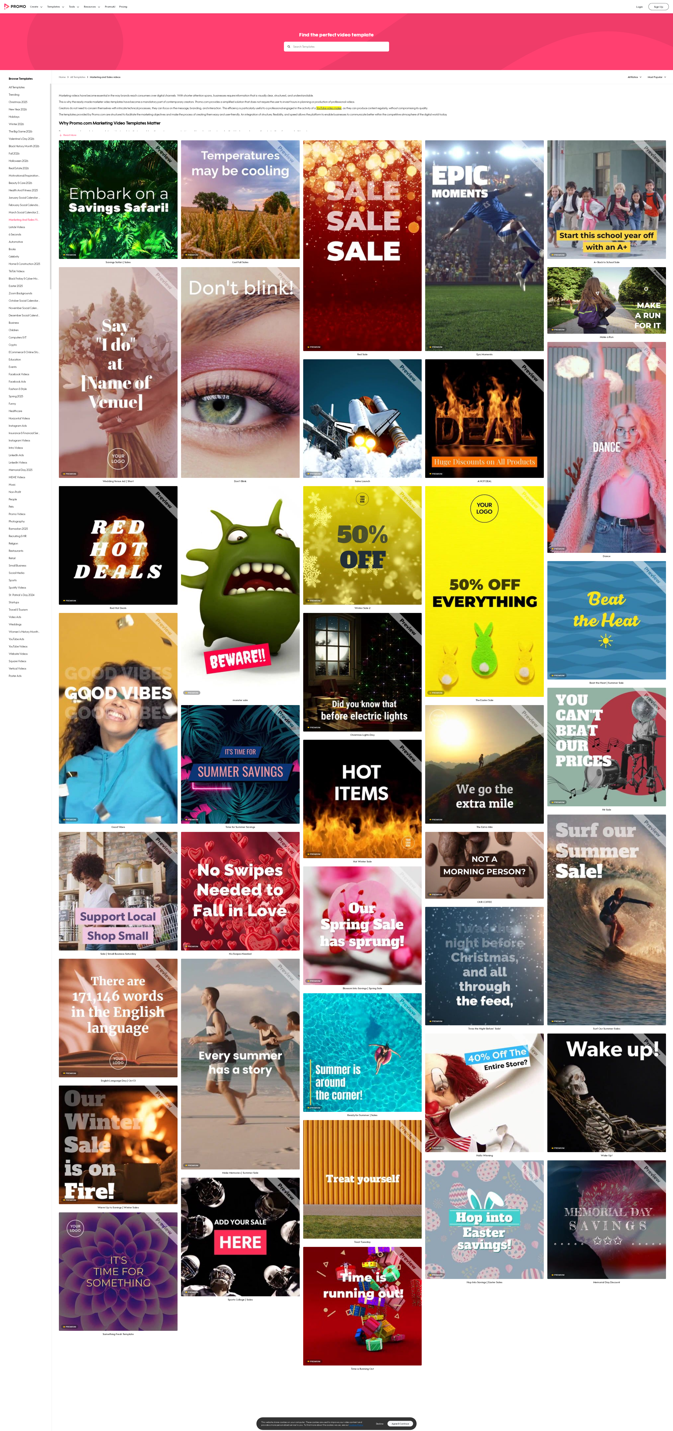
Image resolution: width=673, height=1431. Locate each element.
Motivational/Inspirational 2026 (24, 175)
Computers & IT (17, 337)
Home (62, 77)
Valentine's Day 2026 (21, 138)
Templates (53, 6)
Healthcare (15, 411)
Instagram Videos (19, 440)
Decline (379, 1423)
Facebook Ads (17, 381)
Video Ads (15, 617)
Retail (12, 558)
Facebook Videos (19, 374)
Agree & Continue (400, 1423)
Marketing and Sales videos (24, 219)
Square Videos (17, 661)
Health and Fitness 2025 (23, 190)
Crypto (13, 344)
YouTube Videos (18, 646)
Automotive (16, 241)
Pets (11, 506)
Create (34, 6)
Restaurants (16, 551)
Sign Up (658, 6)
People (13, 499)
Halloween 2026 (18, 161)
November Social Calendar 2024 (24, 308)
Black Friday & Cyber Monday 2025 (24, 278)
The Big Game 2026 (20, 131)
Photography (17, 521)
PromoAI (110, 6)
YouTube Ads (16, 639)
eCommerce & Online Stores (24, 352)
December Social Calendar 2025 (24, 315)
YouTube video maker (328, 108)
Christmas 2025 (18, 102)
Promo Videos (17, 514)
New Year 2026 (18, 109)
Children (14, 330)
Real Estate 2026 (19, 168)
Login (639, 6)
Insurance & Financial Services (24, 433)
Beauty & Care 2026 (20, 183)
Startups (14, 602)
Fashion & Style (18, 389)
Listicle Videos (17, 227)
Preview (118, 195)
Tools (72, 6)
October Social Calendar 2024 (24, 300)
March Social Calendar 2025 (24, 212)
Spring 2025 (16, 396)
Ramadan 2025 (18, 528)
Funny (12, 403)
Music (12, 484)
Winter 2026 (16, 124)
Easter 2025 (16, 286)
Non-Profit (15, 492)
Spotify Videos (17, 587)
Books (12, 249)
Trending (14, 94)
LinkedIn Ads (16, 455)
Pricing (123, 6)
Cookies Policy (356, 1425)
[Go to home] (17, 7)
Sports (13, 580)
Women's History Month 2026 (24, 631)
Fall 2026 (14, 153)
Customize (118, 203)
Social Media (16, 573)
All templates (17, 87)
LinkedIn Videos (18, 462)
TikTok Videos (17, 271)
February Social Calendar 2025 (24, 205)
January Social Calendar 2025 (24, 197)
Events (13, 367)
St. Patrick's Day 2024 (21, 595)
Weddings (15, 624)
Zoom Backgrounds (20, 293)
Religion (13, 543)
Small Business (17, 565)
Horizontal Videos (19, 418)
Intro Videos (16, 447)
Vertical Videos (17, 668)
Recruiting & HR (17, 536)
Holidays (14, 116)
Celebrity (14, 256)
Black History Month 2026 (24, 146)
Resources (90, 6)
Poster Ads (15, 676)
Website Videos (18, 654)
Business (14, 322)
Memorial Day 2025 (20, 470)
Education (15, 359)
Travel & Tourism (18, 609)
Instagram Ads (18, 425)
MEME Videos (17, 477)
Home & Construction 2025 (24, 264)
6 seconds (15, 234)
